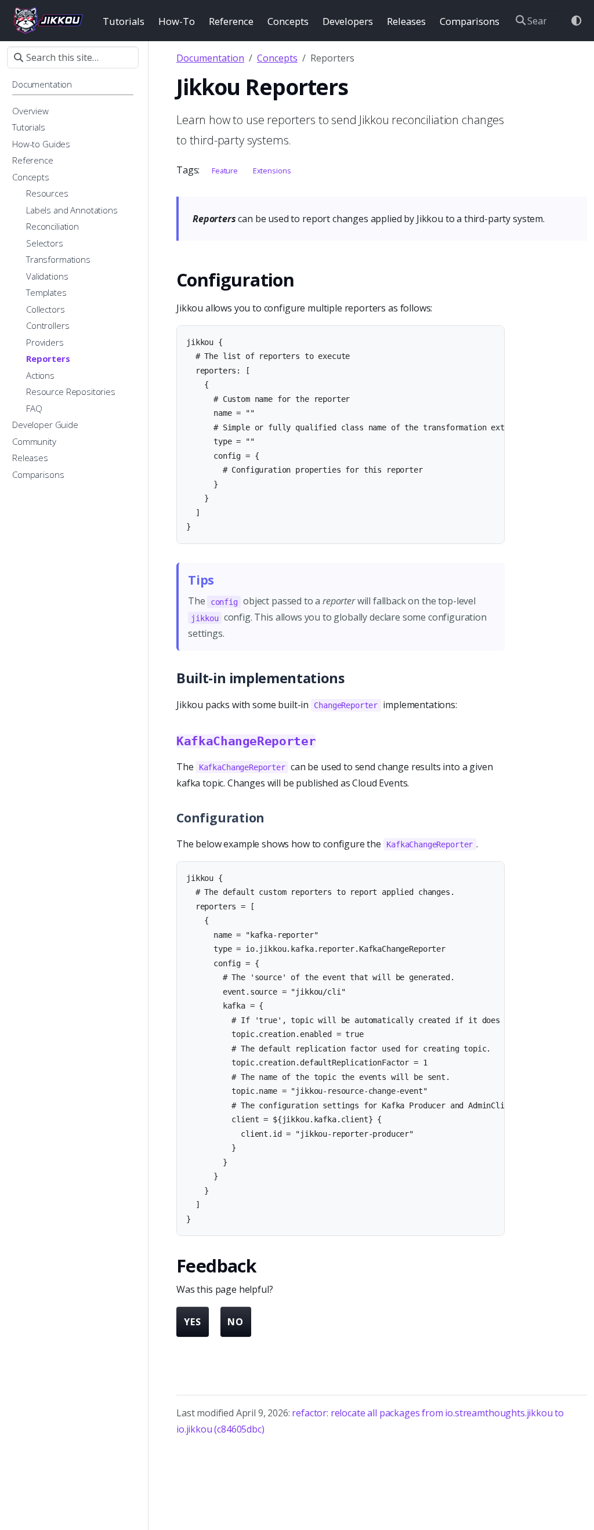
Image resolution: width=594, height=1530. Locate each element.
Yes (192, 1321)
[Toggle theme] (577, 21)
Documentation (210, 58)
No (235, 1321)
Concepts (277, 58)
